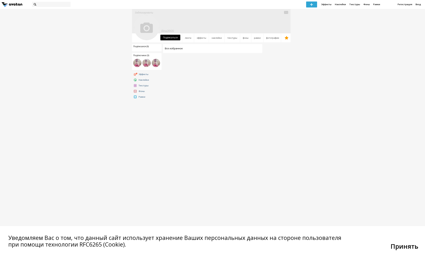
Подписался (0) (141, 46)
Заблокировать (144, 12)
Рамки (376, 4)
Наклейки (340, 4)
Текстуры (354, 4)
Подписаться (170, 37)
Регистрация (405, 4)
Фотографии (272, 37)
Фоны (366, 4)
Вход (418, 4)
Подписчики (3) (141, 55)
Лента (188, 37)
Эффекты (326, 4)
